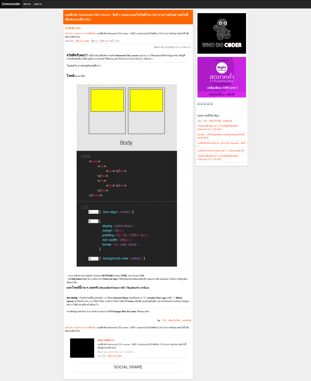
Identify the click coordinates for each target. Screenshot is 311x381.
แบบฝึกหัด (90, 33)
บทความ (37, 4)
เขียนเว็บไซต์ (174, 320)
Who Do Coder (82, 41)
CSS (164, 320)
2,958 (101, 41)
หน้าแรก (27, 4)
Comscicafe (11, 4)
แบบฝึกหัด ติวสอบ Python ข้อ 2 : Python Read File (220, 151)
